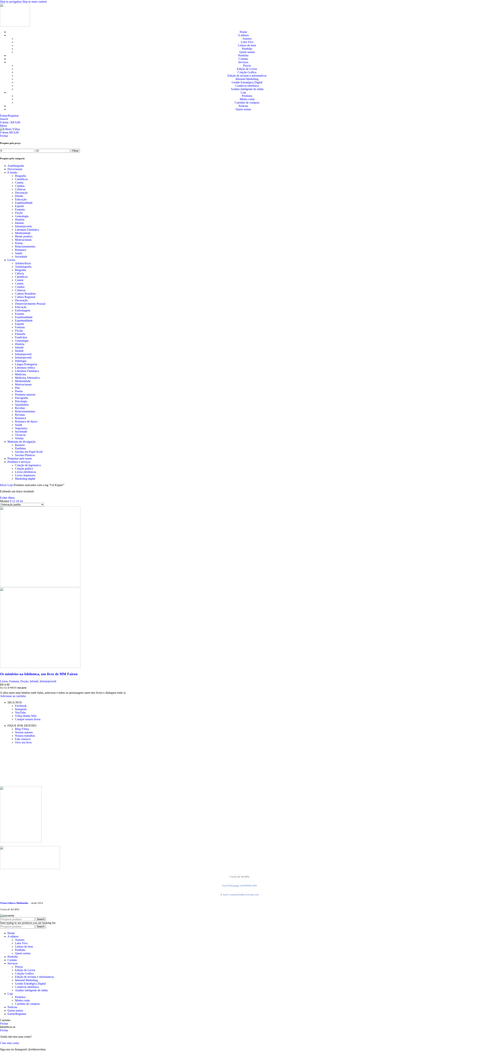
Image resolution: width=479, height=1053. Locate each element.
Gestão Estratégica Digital (247, 82)
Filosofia (20, 334)
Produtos (247, 95)
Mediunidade (22, 233)
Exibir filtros (7, 497)
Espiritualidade (24, 202)
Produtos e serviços (18, 461)
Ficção (19, 212)
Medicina (20, 374)
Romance (20, 249)
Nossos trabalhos (25, 735)
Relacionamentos (25, 246)
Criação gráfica (24, 468)
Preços (247, 65)
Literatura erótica (25, 367)
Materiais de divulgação (21, 441)
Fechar (4, 135)
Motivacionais (23, 239)
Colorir (19, 280)
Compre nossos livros (27, 719)
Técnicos (20, 434)
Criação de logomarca (28, 465)
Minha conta (247, 99)
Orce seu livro (23, 742)
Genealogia (21, 216)
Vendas (19, 438)
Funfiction (21, 337)
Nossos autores (24, 732)
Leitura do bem (247, 45)
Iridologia (20, 360)
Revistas (20, 414)
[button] (13, 696)
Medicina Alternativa (27, 377)
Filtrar (75, 150)
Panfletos (20, 448)
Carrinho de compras (247, 102)
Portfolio (247, 48)
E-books (12, 172)
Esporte (19, 206)
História (19, 219)
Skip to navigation (11, 1)
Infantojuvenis (23, 226)
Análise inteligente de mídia (247, 89)
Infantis (19, 223)
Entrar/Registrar (16, 1013)
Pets (17, 387)
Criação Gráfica (247, 72)
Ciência (19, 273)
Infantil (19, 347)
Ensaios (19, 313)
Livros (11, 260)
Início (3, 485)
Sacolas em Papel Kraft (28, 451)
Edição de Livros (247, 68)
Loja (10, 485)
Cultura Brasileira (25, 293)
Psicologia (21, 401)
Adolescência (23, 263)
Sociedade (21, 256)
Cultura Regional (25, 297)
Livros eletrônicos (25, 472)
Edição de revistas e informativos (247, 75)
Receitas (20, 408)
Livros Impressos (25, 475)
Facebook (21, 705)
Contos (19, 182)
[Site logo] (15, 25)
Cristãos (20, 185)
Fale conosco (22, 739)
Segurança (21, 428)
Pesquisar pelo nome (19, 458)
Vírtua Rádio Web (25, 715)
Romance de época (26, 421)
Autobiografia (15, 165)
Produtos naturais (25, 394)
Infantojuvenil (23, 354)
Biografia (20, 175)
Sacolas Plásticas (25, 455)
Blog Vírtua (22, 729)
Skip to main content (34, 1)
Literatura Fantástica (27, 229)
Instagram (21, 709)
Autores (247, 38)
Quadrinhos (22, 404)
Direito (19, 196)
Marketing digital (25, 478)
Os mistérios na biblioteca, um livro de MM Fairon (39, 674)
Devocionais (14, 169)
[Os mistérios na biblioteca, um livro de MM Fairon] (40, 585)
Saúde (18, 253)
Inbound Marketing (247, 79)
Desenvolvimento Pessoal (30, 303)
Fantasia (20, 209)
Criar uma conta (9, 1043)
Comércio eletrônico (247, 85)
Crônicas (20, 189)
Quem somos (247, 52)
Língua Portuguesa (26, 364)
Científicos (21, 179)
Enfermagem (22, 310)
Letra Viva (247, 42)
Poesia (19, 243)
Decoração (21, 192)
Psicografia (21, 397)
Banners (20, 445)
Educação (21, 199)
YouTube (20, 712)
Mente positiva (23, 236)
